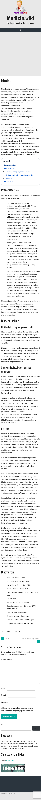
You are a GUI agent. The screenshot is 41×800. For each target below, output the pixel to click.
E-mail (4, 695)
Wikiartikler (10, 760)
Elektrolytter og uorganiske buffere (18, 172)
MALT (5, 639)
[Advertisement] (20, 54)
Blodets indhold (9, 168)
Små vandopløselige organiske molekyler (19, 175)
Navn (3, 688)
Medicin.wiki (20, 18)
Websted (4, 702)
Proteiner (9, 178)
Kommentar (6, 660)
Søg (2, 724)
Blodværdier (8, 182)
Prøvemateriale (10, 165)
